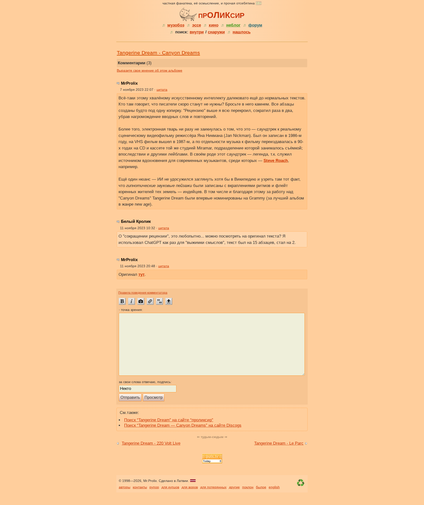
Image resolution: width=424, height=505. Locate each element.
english (274, 487)
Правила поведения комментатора (142, 292)
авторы (124, 487)
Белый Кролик (136, 221)
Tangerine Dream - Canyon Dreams (158, 52)
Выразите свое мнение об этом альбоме (149, 70)
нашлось (242, 32)
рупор (154, 487)
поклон (247, 487)
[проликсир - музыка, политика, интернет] (189, 13)
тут (141, 274)
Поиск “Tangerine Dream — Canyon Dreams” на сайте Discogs (182, 425)
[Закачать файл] (168, 301)
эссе (196, 25)
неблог (233, 25)
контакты (140, 487)
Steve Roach (276, 160)
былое (261, 487)
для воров (190, 487)
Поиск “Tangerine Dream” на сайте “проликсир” (168, 420)
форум (255, 25)
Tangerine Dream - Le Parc (279, 443)
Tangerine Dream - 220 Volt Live (151, 443)
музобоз (175, 25)
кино (213, 25)
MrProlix (129, 83)
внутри (197, 32)
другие (234, 487)
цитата (162, 90)
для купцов (170, 487)
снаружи (216, 32)
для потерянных (213, 487)
